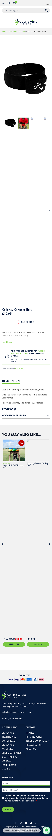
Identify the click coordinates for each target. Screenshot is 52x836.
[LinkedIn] (36, 823)
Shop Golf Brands (11, 753)
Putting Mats (9, 765)
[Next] (49, 210)
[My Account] (10, 3)
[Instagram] (21, 823)
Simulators (8, 732)
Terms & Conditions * (37, 740)
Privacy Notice (34, 744)
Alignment (6, 463)
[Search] (46, 10)
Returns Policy (34, 736)
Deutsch (6, 769)
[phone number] (4, 3)
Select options (14, 644)
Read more (38, 644)
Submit (8, 809)
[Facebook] (16, 823)
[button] (46, 830)
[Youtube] (26, 823)
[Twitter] (31, 823)
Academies (7, 748)
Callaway (19, 368)
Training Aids (9, 736)
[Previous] (2, 544)
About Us (31, 748)
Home (4, 31)
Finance (30, 732)
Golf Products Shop (17, 31)
